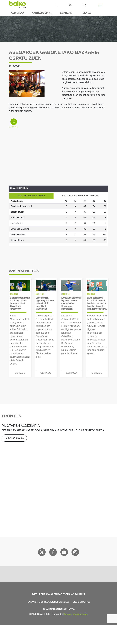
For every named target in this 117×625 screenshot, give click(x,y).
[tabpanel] (58, 221)
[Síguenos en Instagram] (75, 552)
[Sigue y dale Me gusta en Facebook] (53, 552)
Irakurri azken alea (14, 438)
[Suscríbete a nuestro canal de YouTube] (64, 552)
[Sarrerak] (84, 4)
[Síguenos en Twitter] (42, 552)
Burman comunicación (75, 614)
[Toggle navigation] (100, 5)
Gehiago (20, 373)
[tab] (31, 196)
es (70, 5)
